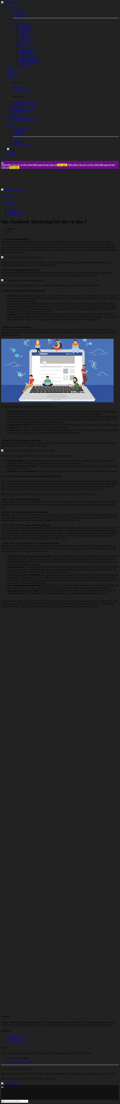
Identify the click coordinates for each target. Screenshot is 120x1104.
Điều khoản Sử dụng (16, 1036)
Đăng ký (11, 154)
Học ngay (62, 165)
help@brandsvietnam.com (19, 1061)
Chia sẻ (10, 201)
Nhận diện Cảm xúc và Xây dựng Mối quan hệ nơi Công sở (33, 165)
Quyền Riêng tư (14, 1039)
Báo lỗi (10, 204)
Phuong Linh (5, 196)
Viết (3, 159)
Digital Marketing (15, 214)
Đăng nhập (12, 152)
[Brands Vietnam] (9, 2)
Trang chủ (11, 209)
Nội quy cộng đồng (16, 1041)
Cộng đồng (12, 212)
